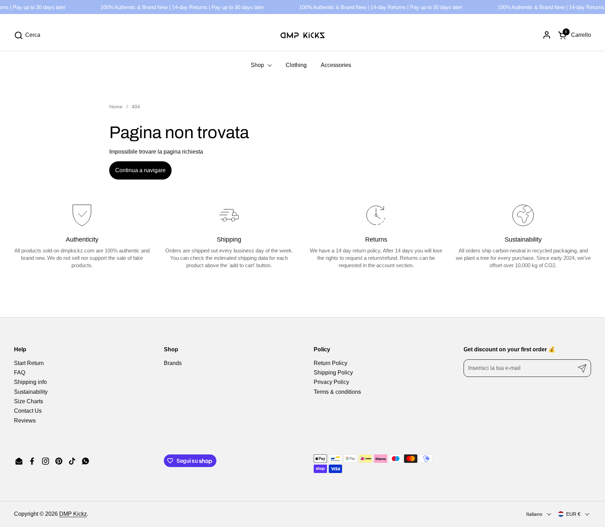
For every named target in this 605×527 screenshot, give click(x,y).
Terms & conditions (337, 392)
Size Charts (28, 401)
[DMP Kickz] (302, 35)
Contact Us (28, 411)
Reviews (25, 421)
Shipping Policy (333, 373)
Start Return (29, 363)
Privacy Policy (331, 382)
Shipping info (30, 382)
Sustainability (31, 392)
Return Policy (330, 363)
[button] (27, 35)
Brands (173, 363)
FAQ (19, 373)
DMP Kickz (73, 514)
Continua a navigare (140, 170)
